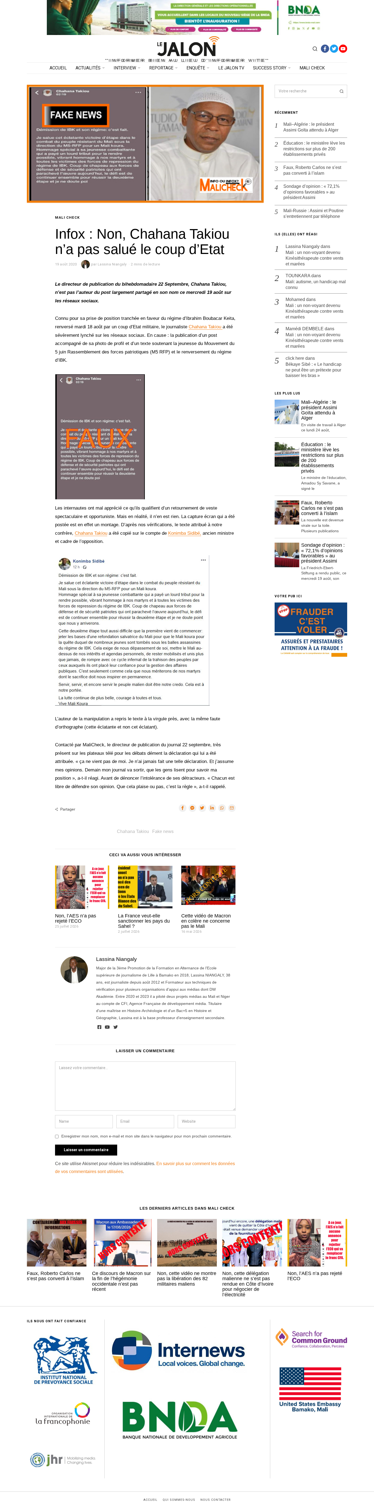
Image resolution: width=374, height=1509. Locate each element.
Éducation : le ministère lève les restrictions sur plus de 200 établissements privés (314, 149)
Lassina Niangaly (116, 959)
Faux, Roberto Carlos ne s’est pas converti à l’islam (312, 170)
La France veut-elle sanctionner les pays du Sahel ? (144, 921)
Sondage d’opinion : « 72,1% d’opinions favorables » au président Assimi (311, 192)
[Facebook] (325, 49)
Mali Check (312, 68)
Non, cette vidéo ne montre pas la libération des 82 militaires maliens (186, 1279)
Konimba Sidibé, (184, 533)
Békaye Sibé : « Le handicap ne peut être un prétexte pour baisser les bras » (313, 370)
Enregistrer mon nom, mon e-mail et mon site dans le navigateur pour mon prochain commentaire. (146, 1136)
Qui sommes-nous (179, 1500)
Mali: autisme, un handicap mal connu (316, 284)
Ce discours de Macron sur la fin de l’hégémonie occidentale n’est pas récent (121, 1281)
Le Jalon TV (231, 68)
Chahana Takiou (206, 326)
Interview (125, 68)
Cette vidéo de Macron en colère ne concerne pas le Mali (206, 921)
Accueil (58, 68)
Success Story (269, 68)
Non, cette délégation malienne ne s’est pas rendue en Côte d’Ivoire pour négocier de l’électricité (248, 1284)
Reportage (161, 68)
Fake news (163, 831)
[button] (340, 91)
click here (295, 358)
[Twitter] (334, 49)
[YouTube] (343, 49)
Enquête (195, 68)
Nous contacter (215, 1500)
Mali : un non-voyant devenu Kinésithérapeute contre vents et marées (314, 258)
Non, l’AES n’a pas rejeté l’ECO (75, 918)
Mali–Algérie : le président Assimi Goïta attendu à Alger (310, 127)
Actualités (88, 68)
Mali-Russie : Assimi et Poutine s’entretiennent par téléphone (313, 213)
